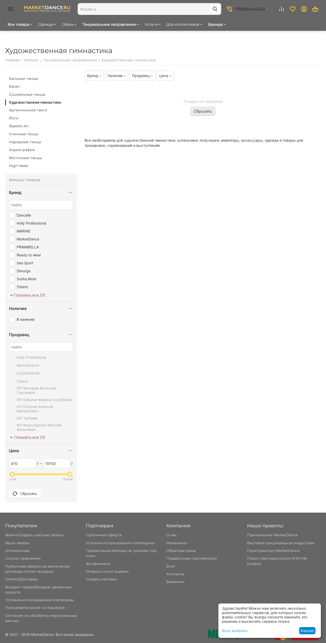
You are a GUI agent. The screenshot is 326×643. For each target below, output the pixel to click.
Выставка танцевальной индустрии (280, 543)
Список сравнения (22, 558)
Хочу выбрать (235, 630)
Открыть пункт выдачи (107, 571)
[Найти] (215, 9)
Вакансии (175, 581)
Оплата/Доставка (21, 579)
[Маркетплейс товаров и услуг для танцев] (47, 8)
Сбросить (203, 111)
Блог (170, 566)
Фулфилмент (98, 563)
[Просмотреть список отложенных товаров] (292, 9)
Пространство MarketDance (273, 550)
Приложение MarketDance (272, 535)
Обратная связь (181, 550)
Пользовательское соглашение (35, 607)
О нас (171, 535)
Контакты (175, 574)
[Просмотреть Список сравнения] (281, 9)
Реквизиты (176, 543)
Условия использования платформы (39, 600)
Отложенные (17, 550)
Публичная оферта (103, 535)
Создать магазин (101, 579)
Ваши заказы (17, 543)
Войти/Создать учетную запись (34, 535)
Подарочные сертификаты (191, 558)
